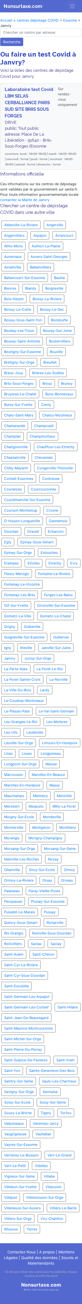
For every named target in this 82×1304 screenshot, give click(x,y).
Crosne (52, 510)
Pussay (50, 912)
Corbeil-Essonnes (18, 478)
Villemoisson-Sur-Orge (44, 1197)
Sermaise (50, 1091)
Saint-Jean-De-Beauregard (26, 1017)
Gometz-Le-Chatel (55, 616)
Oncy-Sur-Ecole (42, 869)
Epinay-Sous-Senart (37, 542)
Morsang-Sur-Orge (19, 848)
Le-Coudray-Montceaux (24, 700)
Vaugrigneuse (15, 1134)
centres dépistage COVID (38, 20)
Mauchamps (14, 795)
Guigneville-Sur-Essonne (24, 637)
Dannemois (58, 521)
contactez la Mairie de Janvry (24, 200)
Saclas (36, 943)
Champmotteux (42, 436)
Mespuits (36, 806)
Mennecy (40, 795)
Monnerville (13, 827)
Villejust (10, 1197)
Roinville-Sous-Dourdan (51, 933)
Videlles (41, 1165)
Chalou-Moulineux (57, 415)
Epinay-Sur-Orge (18, 552)
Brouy (47, 383)
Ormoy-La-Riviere (18, 880)
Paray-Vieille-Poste (44, 891)
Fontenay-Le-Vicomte (22, 584)
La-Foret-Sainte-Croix (22, 679)
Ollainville (12, 869)
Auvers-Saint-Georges (49, 256)
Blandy (30, 288)
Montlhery (67, 827)
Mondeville (52, 817)
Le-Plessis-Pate (17, 711)
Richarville (55, 922)
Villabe (49, 1176)
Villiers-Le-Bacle (63, 1208)
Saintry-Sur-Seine (18, 1081)
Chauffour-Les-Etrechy (56, 447)
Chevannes (44, 457)
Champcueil (44, 426)
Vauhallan (43, 1134)
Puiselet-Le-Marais (19, 912)
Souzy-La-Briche (18, 1113)
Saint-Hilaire (68, 1007)
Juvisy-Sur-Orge (37, 658)
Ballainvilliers (40, 267)
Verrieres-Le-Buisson (21, 1155)
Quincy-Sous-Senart (21, 922)
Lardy (44, 690)
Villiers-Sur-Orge (17, 1218)
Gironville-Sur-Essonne (56, 605)
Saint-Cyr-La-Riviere (21, 965)
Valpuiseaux (14, 1123)
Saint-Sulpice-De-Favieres (25, 1060)
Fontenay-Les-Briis (19, 595)
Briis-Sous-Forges (18, 383)
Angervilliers (14, 235)
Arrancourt (64, 235)
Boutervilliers (59, 341)
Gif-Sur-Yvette (16, 605)
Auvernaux (13, 256)
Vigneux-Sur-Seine (19, 1176)
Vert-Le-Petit (15, 1165)
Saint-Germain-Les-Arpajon (26, 996)
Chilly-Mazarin (16, 468)
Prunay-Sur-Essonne (48, 901)
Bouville (56, 352)
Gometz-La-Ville (17, 616)
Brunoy (67, 383)
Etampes (11, 563)
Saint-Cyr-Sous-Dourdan (24, 975)
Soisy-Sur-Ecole (17, 1102)
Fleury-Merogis (16, 574)
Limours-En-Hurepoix (59, 743)
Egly (7, 542)
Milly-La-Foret (64, 806)
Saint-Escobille (16, 986)
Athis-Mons (13, 246)
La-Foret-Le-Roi (50, 669)
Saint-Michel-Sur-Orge (22, 1039)
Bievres (10, 288)
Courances (13, 489)
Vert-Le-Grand (59, 1155)
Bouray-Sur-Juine (57, 330)
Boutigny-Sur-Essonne (22, 352)
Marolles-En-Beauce (48, 774)
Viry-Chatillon (51, 1218)
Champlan (12, 436)
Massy (54, 785)
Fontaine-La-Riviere (54, 574)
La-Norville (58, 679)
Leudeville (34, 732)
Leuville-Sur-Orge (18, 743)
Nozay (53, 859)
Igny (7, 648)
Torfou (65, 1113)
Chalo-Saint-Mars (18, 415)
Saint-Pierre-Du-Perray (23, 1049)
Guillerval (61, 637)
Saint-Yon (12, 1070)
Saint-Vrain (65, 1060)
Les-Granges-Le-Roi (20, 722)
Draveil (33, 531)
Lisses (27, 753)
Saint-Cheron (43, 954)
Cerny (46, 404)
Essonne (70, 20)
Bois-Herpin (14, 299)
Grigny (9, 626)
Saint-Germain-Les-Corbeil (26, 1007)
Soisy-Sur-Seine (53, 1102)
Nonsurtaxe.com (22, 6)
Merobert (12, 806)
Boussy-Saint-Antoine (22, 341)
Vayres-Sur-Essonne (20, 1144)
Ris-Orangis (13, 933)
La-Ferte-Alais (16, 669)
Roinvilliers (13, 943)
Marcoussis (13, 774)
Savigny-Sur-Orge (19, 1091)
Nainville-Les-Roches (21, 859)
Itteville (26, 648)
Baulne (59, 278)
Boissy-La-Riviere (47, 299)
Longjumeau (51, 753)
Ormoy (69, 869)
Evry (74, 563)
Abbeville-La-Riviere (21, 225)
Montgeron (41, 827)
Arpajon (39, 235)
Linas (8, 753)
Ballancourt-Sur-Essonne (24, 278)
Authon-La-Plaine (46, 246)
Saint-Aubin (13, 954)
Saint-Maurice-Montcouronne (28, 1028)
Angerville (55, 225)
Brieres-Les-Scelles (48, 373)
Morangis (11, 838)
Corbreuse (50, 478)
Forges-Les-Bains (58, 595)
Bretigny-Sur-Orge (19, 362)
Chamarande (14, 426)
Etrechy (55, 563)
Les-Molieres (57, 722)
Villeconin (53, 1187)
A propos (47, 1252)
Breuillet (50, 362)
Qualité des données (39, 1258)
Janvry (9, 658)
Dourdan (11, 531)
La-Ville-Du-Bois (17, 690)
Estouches (49, 552)
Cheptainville (15, 457)
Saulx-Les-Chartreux (59, 1081)
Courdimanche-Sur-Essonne (27, 500)
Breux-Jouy (13, 373)
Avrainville (12, 267)
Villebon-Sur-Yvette (20, 1187)
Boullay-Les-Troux (19, 330)
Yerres (32, 1229)
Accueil (6, 20)
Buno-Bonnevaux (59, 394)
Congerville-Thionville (55, 468)
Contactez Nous (21, 1252)
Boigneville (54, 288)
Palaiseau (12, 891)
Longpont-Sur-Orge (20, 764)
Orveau (67, 880)
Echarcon (55, 531)
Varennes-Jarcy (46, 1123)
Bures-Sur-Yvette (18, 404)
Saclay (56, 943)
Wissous (11, 1229)
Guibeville (32, 626)
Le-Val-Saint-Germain (56, 711)
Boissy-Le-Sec (52, 309)
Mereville (64, 795)
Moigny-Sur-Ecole (19, 817)
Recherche (11, 42)
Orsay (47, 880)
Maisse (51, 764)
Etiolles (34, 563)
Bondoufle (59, 320)
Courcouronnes (43, 489)
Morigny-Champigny (45, 838)
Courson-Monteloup (20, 510)
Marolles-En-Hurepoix (22, 785)
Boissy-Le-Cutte (17, 309)
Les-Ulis (10, 732)
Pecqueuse (13, 901)
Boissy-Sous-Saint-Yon (23, 320)
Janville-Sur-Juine (56, 648)
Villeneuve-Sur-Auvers (22, 1208)
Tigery (46, 1113)
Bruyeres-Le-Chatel (20, 394)
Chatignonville (16, 447)
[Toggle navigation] (72, 6)
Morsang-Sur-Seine (60, 848)
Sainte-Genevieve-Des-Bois (52, 1070)
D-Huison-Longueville (22, 521)
